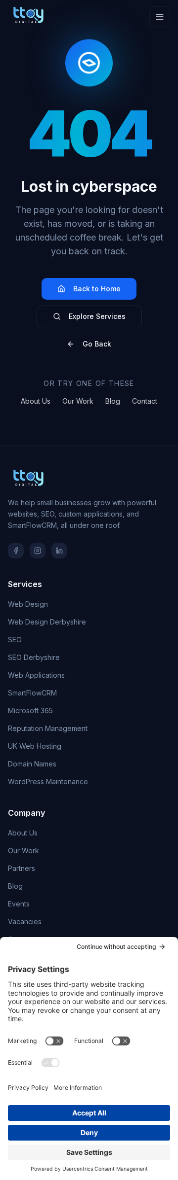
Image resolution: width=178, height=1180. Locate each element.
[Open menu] (159, 16)
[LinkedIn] (59, 550)
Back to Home (97, 288)
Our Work (77, 401)
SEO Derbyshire (34, 657)
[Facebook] (16, 550)
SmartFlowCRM (32, 693)
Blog (112, 401)
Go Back (97, 344)
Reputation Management (48, 728)
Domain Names (32, 764)
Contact (144, 401)
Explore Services (97, 316)
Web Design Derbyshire (47, 622)
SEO (15, 639)
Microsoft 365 (30, 710)
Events (19, 904)
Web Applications (36, 675)
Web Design (28, 604)
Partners (21, 868)
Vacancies (25, 921)
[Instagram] (37, 550)
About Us (35, 401)
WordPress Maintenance (48, 781)
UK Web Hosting (34, 746)
